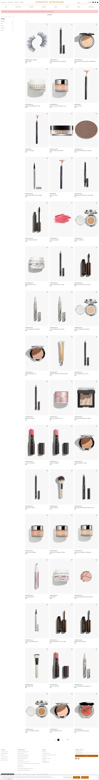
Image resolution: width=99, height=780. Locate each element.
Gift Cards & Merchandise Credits (25, 768)
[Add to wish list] (47, 24)
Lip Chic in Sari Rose (54, 686)
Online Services (21, 753)
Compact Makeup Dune (30, 373)
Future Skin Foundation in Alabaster (82, 552)
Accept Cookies (85, 777)
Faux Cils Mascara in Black (31, 239)
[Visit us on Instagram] (79, 758)
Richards (10, 2)
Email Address (78, 751)
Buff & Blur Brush (29, 686)
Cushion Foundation (79, 239)
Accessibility (20, 765)
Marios (22, 2)
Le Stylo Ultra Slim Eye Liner (31, 641)
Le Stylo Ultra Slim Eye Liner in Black (33, 195)
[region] (49, 777)
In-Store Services (46, 753)
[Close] (97, 777)
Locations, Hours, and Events (49, 755)
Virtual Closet (4, 756)
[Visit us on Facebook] (76, 758)
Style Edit (44, 756)
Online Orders (4, 753)
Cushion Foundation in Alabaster (82, 329)
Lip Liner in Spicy (54, 195)
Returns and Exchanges (23, 755)
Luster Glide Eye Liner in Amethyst (58, 61)
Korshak (46, 774)
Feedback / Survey (46, 758)
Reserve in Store (5, 760)
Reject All (77, 777)
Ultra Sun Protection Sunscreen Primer (59, 373)
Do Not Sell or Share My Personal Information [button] (28, 763)
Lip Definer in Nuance (30, 507)
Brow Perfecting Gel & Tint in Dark (82, 284)
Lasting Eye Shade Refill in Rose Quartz (83, 596)
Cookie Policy (9, 778)
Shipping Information (22, 758)
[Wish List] (95, 2)
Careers (44, 760)
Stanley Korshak (49, 2)
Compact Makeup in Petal (56, 730)
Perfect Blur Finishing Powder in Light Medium (85, 61)
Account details (5, 751)
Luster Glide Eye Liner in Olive (81, 373)
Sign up (86, 755)
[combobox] (82, 2)
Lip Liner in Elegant (29, 150)
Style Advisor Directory (23, 751)
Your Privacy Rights (67, 777)
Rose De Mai (52, 596)
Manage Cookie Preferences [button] (24, 770)
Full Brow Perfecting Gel (80, 641)
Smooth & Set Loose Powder (56, 150)
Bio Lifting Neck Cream (30, 284)
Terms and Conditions (22, 756)
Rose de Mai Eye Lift (30, 596)
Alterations (4, 758)
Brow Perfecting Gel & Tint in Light (58, 641)
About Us (44, 751)
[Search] (88, 2)
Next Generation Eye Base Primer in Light (84, 507)
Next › (68, 739)
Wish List (3, 755)
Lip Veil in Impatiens (54, 239)
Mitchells (3, 2)
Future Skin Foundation (30, 552)
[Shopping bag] (97, 2)
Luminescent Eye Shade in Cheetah (82, 418)
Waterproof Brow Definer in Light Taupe (83, 195)
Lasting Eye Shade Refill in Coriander (83, 150)
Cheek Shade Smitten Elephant (81, 730)
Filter (2, 19)
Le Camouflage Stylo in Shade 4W (82, 686)
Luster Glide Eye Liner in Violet (57, 284)
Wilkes (16, 2)
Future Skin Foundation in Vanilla (57, 552)
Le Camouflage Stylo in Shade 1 (57, 329)
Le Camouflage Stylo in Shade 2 (32, 329)
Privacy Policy (20, 760)
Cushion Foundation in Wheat (32, 730)
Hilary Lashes (28, 61)
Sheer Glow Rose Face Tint (56, 418)
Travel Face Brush (54, 507)
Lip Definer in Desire (30, 418)
